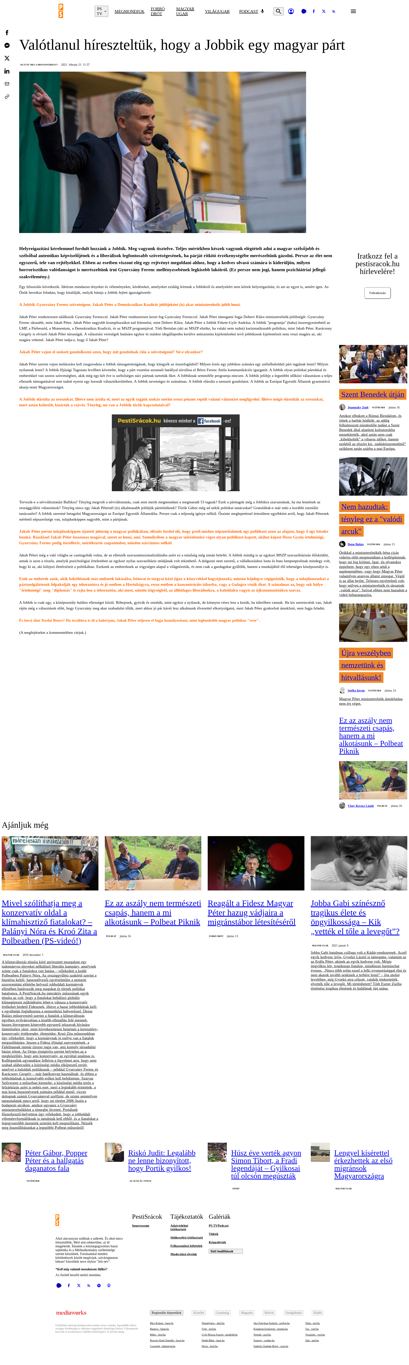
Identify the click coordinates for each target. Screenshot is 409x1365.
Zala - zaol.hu (312, 1340)
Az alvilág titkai (140, 1181)
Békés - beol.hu (158, 1334)
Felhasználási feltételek (186, 1246)
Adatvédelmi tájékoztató (179, 1227)
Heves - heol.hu (210, 1346)
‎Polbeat (382, 806)
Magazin (247, 1312)
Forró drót (158, 11)
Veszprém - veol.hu (315, 1334)
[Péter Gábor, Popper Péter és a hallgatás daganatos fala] (11, 1152)
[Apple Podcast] (108, 1285)
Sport (236, 1188)
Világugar (217, 11)
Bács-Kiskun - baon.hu (161, 1323)
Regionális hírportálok (166, 1312)
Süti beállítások (221, 1251)
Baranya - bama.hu (159, 1328)
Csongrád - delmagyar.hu (162, 1346)
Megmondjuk (129, 11)
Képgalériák (217, 1242)
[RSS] (333, 11)
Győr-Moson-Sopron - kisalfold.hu (220, 1334)
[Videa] (303, 11)
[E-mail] (7, 83)
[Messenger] (7, 45)
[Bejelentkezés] (291, 11)
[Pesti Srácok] (73, 11)
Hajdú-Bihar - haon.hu (213, 1340)
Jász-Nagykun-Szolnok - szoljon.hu (271, 1323)
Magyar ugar (185, 11)
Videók (213, 1234)
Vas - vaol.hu (312, 1328)
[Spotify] (98, 1285)
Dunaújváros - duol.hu (213, 1323)
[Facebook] (313, 11)
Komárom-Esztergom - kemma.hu (270, 1328)
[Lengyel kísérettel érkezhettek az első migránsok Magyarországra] (320, 1152)
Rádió (318, 1312)
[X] (323, 11)
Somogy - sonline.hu (264, 1340)
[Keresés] (279, 11)
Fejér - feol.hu (209, 1328)
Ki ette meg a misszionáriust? (39, 65)
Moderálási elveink (183, 1254)
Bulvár (269, 1312)
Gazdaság (222, 1312)
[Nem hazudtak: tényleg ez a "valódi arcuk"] (373, 476)
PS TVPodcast (219, 1225)
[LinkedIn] (7, 71)
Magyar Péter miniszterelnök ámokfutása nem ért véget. (371, 701)
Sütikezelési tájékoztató (186, 1237)
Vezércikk (378, 407)
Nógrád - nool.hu (262, 1334)
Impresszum (140, 1225)
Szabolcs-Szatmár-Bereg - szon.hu (270, 1346)
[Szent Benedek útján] (373, 364)
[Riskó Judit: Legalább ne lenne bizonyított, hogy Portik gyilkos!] (114, 1152)
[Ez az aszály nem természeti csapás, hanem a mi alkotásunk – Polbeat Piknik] (373, 780)
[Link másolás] (7, 96)
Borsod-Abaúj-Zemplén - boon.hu (167, 1340)
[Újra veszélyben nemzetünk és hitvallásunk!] (373, 623)
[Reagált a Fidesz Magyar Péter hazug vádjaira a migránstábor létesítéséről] (256, 863)
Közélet (198, 1312)
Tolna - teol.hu (312, 1323)
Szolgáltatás (294, 1312)
